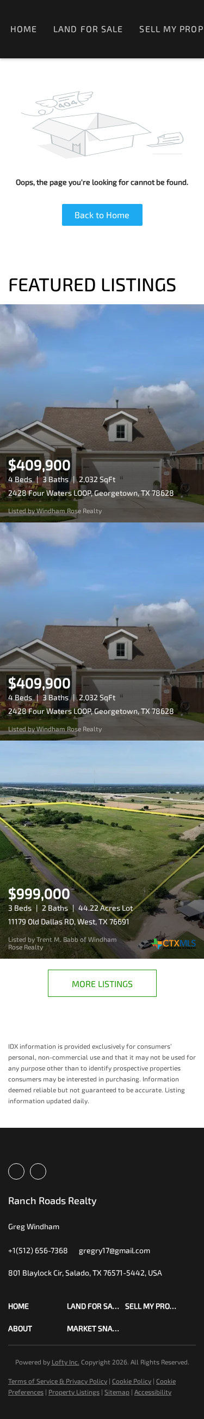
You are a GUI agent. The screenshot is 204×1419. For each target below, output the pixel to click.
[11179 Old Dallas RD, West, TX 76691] (102, 850)
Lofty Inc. (65, 1362)
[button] (37, 1306)
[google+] (38, 1171)
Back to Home (102, 214)
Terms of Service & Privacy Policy (57, 1381)
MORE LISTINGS (102, 983)
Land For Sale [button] (88, 28)
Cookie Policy (131, 1381)
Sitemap (116, 1392)
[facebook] (16, 1171)
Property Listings (74, 1392)
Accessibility (152, 1392)
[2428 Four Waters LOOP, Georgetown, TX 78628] (102, 413)
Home (23, 28)
